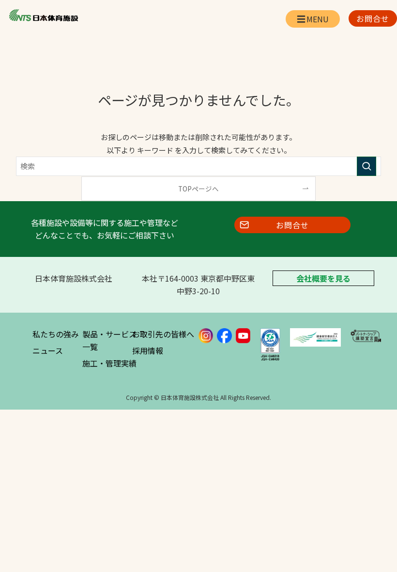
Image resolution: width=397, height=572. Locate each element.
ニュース (47, 350)
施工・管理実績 (109, 363)
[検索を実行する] (366, 166)
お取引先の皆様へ (163, 334)
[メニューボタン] (312, 19)
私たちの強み (55, 334)
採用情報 (147, 350)
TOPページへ (198, 188)
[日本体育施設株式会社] (43, 15)
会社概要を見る (323, 278)
